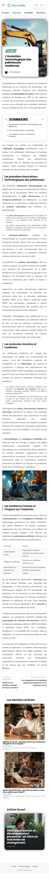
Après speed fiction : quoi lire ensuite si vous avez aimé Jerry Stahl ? (23, 791)
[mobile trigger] (4, 5)
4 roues (11, 51)
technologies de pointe (23, 94)
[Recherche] (36, 5)
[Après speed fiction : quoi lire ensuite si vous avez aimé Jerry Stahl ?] (24, 770)
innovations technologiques (29, 185)
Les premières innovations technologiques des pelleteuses (25, 125)
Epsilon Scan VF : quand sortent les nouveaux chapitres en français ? (24, 743)
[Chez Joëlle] (16, 5)
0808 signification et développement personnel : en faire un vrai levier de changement (22, 837)
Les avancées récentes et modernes (21, 130)
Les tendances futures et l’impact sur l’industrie (22, 135)
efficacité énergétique (14, 148)
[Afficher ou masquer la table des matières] (36, 119)
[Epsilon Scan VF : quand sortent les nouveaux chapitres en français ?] (24, 722)
